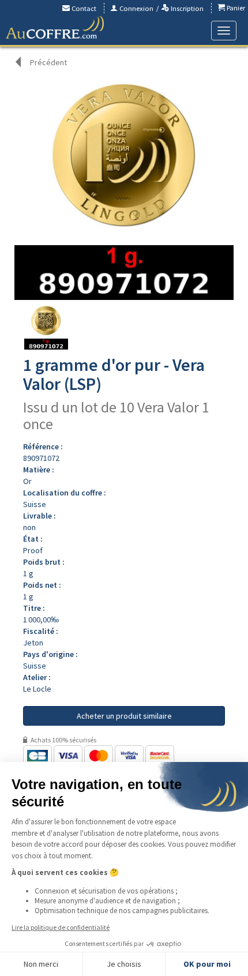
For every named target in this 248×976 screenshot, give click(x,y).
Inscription (186, 8)
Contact (83, 8)
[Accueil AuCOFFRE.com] (55, 27)
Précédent (48, 62)
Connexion (135, 8)
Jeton (33, 642)
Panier (235, 7)
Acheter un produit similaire (124, 716)
